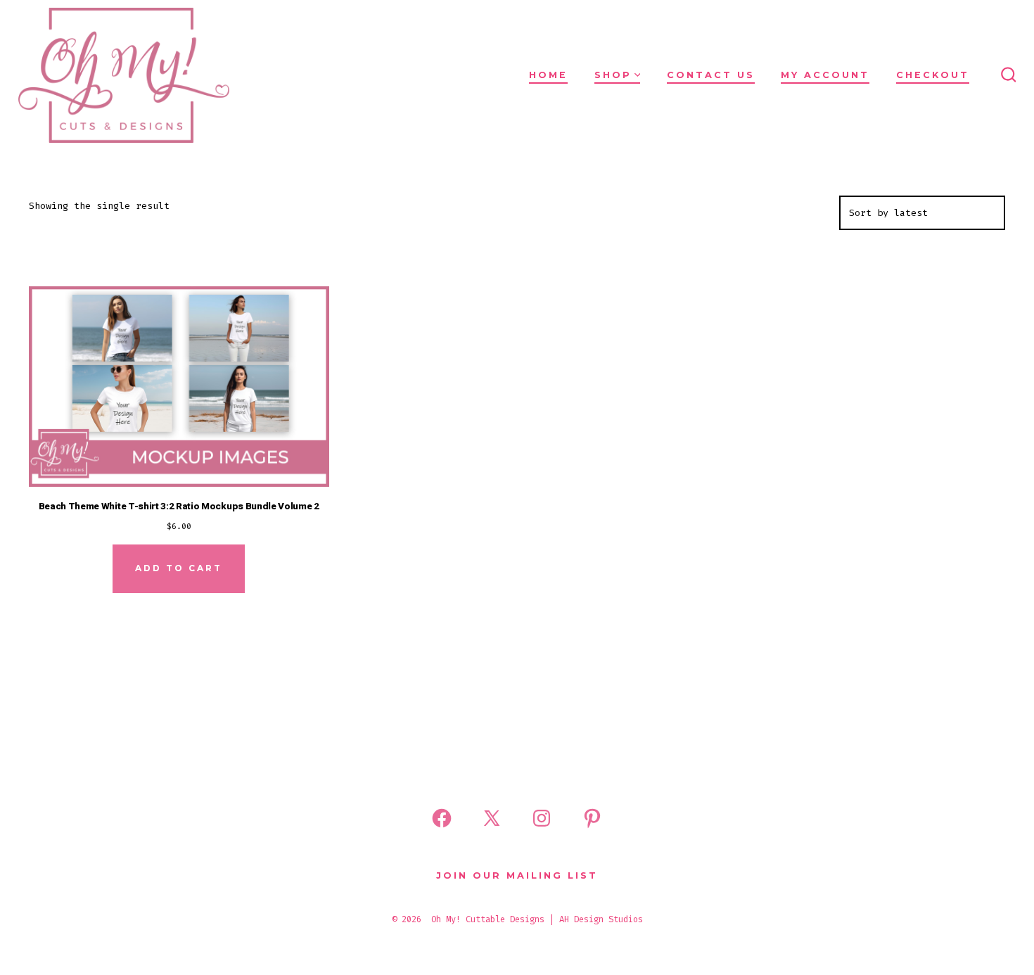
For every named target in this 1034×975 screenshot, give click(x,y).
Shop (613, 75)
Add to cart (178, 568)
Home (548, 75)
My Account (825, 75)
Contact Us (711, 75)
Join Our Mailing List (517, 875)
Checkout (932, 75)
